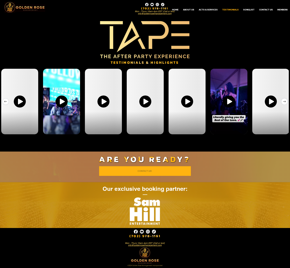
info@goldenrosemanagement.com (155, 13)
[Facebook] (146, 4)
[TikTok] (162, 4)
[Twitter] (152, 4)
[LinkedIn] (157, 4)
